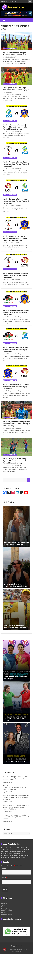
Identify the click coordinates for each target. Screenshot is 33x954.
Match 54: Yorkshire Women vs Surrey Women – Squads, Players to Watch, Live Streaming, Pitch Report (16, 797)
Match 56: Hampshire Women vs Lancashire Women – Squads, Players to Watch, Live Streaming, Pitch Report (15, 778)
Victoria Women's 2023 (9, 48)
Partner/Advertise (6, 910)
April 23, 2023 (6, 94)
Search (28, 480)
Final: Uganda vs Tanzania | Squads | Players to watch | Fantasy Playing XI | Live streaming (16, 90)
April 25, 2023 (6, 57)
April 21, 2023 (6, 205)
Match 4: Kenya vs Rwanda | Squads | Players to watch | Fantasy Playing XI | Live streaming (16, 350)
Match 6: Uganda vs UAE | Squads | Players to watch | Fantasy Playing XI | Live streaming (16, 275)
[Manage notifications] (4, 949)
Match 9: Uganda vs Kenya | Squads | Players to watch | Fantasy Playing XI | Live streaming (16, 164)
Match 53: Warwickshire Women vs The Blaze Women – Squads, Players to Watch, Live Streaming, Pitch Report (16, 807)
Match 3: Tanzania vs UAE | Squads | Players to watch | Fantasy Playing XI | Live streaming (16, 387)
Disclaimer (4, 907)
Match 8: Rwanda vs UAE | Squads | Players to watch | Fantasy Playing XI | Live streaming (16, 201)
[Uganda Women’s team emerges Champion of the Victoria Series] (16, 41)
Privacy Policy (5, 909)
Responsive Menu (30, 1)
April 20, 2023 (6, 279)
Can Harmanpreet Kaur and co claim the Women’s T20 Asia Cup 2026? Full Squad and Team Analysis (16, 817)
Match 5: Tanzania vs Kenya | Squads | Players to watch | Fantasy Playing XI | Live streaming (16, 312)
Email (4, 878)
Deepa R (13, 57)
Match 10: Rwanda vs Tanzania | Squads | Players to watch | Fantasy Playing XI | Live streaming (15, 127)
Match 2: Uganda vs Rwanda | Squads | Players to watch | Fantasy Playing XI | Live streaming (16, 424)
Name (4, 868)
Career (3, 905)
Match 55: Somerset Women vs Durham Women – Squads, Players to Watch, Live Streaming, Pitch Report (14, 787)
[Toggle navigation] (3, 20)
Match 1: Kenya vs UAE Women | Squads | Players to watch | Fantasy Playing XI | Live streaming (15, 461)
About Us (4, 903)
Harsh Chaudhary (16, 94)
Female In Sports (6, 914)
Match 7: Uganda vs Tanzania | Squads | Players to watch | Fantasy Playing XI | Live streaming (15, 238)
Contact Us (4, 912)
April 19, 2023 (6, 354)
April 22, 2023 (6, 131)
